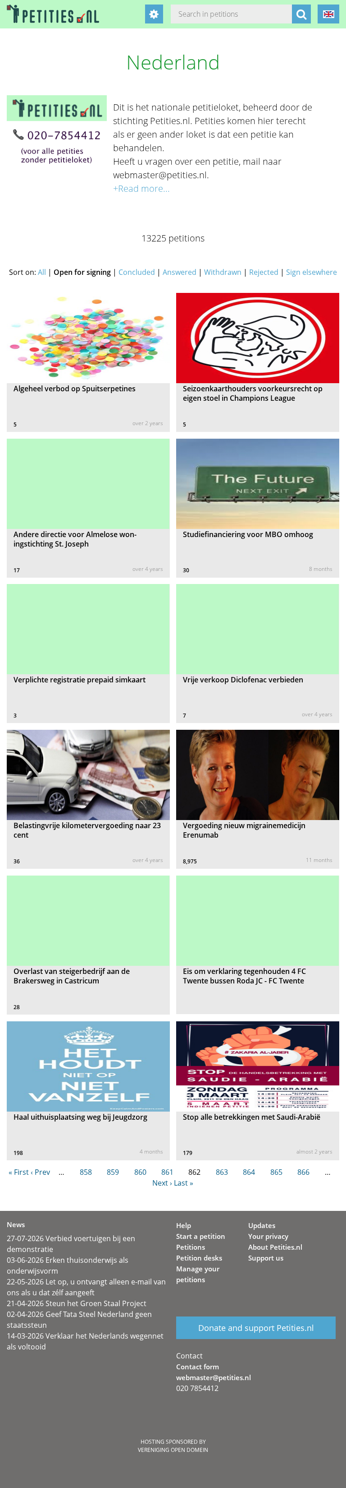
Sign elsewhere (311, 272)
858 (86, 1172)
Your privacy (268, 1236)
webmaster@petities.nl (213, 1377)
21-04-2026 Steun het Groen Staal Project (76, 1303)
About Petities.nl (275, 1247)
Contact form (197, 1366)
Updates (261, 1225)
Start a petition (200, 1236)
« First (19, 1172)
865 (276, 1172)
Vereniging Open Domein (173, 1450)
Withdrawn (222, 272)
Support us (265, 1257)
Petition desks (199, 1257)
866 (303, 1172)
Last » (183, 1183)
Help (183, 1225)
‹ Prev (40, 1172)
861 (167, 1172)
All (42, 272)
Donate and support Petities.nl (256, 1327)
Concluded (136, 272)
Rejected (263, 272)
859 (113, 1172)
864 (249, 1172)
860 (140, 1172)
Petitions (190, 1247)
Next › (162, 1183)
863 (222, 1172)
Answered (179, 272)
